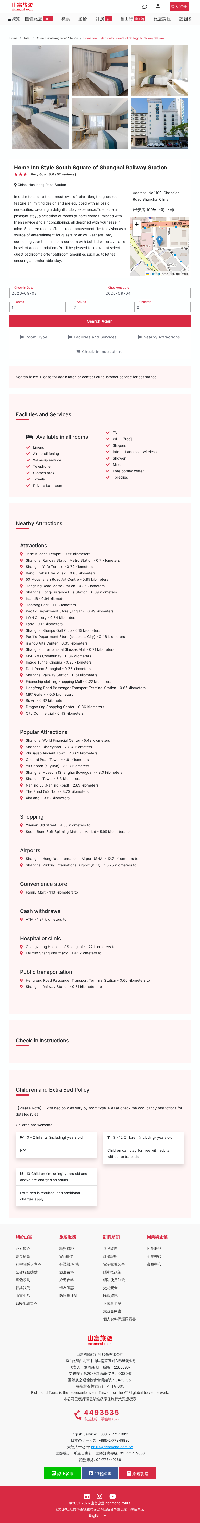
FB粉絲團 (102, 1473)
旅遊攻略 (66, 1280)
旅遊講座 (162, 18)
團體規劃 (23, 1280)
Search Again (100, 321)
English (95, 1515)
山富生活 (23, 1295)
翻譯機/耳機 (69, 1264)
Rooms (19, 302)
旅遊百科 (66, 1272)
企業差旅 (154, 1256)
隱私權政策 (112, 1272)
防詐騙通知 (68, 1295)
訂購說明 (110, 1256)
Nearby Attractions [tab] (161, 337)
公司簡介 (23, 1249)
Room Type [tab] (36, 337)
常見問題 (110, 1249)
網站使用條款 (114, 1280)
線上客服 (65, 1473)
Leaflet (154, 273)
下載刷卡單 (112, 1303)
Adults (81, 302)
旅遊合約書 (112, 1311)
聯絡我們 (23, 1288)
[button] (159, 241)
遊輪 (82, 18)
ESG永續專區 (26, 1303)
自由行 (132, 18)
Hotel (26, 38)
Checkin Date (24, 287)
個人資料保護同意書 (119, 1319)
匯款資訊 (110, 1295)
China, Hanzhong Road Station (57, 38)
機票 (65, 18)
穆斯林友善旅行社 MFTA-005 (100, 1386)
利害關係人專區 (28, 1264)
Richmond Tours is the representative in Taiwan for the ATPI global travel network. (100, 1392)
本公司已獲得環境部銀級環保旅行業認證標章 (100, 1399)
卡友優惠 (66, 1288)
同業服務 (154, 1249)
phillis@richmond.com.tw (112, 1447)
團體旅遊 (38, 18)
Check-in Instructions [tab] (103, 351)
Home (13, 38)
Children (145, 302)
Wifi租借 (66, 1256)
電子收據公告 (114, 1264)
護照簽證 (188, 18)
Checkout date (118, 287)
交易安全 (110, 1288)
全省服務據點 (27, 1272)
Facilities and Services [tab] (95, 337)
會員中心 (154, 1264)
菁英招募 (23, 1256)
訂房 (103, 18)
